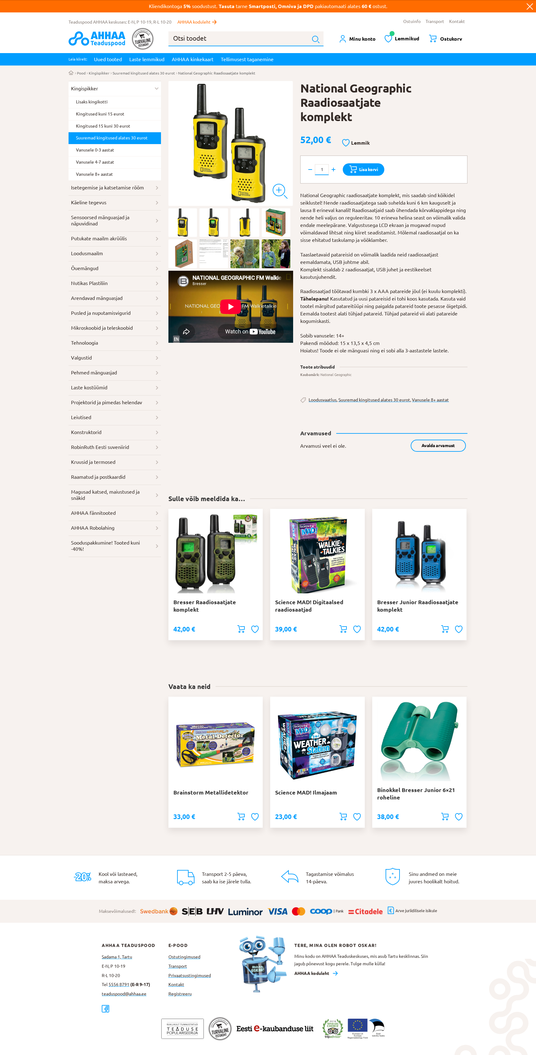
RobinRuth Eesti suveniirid (100, 447)
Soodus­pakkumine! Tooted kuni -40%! (105, 546)
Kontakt (457, 21)
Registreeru (180, 993)
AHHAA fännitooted (93, 513)
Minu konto (362, 39)
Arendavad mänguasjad (97, 298)
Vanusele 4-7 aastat (95, 162)
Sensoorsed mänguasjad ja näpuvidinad (100, 220)
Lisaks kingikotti (92, 101)
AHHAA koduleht (194, 22)
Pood (81, 73)
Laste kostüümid (89, 387)
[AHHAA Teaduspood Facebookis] (135, 1008)
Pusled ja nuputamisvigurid (101, 313)
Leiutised (81, 417)
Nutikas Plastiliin (89, 283)
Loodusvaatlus (323, 399)
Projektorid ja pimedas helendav (106, 402)
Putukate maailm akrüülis (99, 238)
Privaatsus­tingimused (189, 975)
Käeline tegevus (88, 202)
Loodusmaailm (87, 253)
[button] (356, 143)
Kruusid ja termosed (93, 462)
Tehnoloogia (84, 343)
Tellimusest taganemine (247, 59)
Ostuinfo (412, 21)
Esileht (71, 73)
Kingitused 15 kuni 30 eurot (103, 126)
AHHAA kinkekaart (192, 59)
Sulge (530, 6)
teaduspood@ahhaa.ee (124, 993)
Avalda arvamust (438, 445)
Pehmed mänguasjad (94, 372)
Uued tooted (108, 59)
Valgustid (81, 357)
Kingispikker (99, 73)
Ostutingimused (184, 956)
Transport (435, 21)
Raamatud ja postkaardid (98, 477)
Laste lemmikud (146, 59)
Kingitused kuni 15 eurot (100, 113)
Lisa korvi (368, 169)
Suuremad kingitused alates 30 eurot (144, 73)
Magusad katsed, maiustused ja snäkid (105, 495)
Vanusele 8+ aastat (430, 399)
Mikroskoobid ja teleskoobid (102, 328)
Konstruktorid (86, 432)
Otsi (316, 39)
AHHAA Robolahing (92, 528)
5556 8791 (119, 984)
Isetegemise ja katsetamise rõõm (107, 187)
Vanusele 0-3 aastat (95, 149)
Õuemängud (84, 268)
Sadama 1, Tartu (117, 956)
